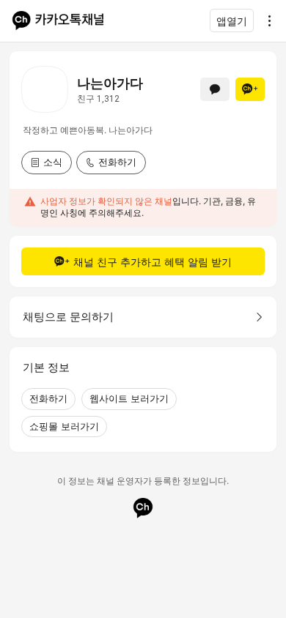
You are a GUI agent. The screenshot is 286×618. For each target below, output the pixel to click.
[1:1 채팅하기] (215, 89)
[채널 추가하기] (250, 89)
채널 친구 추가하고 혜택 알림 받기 (152, 262)
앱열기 (231, 21)
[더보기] (265, 20)
